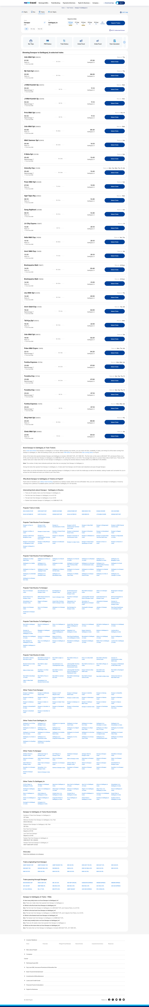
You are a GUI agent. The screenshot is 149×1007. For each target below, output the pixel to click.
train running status (87, 452)
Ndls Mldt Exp (30, 237)
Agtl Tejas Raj (29, 196)
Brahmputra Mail (31, 265)
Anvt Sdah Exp (30, 307)
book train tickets (31, 450)
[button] (102, 23)
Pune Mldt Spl (30, 182)
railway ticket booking (46, 481)
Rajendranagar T (29, 90)
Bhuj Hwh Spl (29, 418)
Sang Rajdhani (30, 210)
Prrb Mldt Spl (29, 113)
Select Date (114, 62)
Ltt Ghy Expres (30, 223)
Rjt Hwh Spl (29, 71)
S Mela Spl (28, 154)
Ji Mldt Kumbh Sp (31, 85)
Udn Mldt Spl (29, 57)
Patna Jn (26, 62)
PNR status (67, 452)
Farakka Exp (29, 376)
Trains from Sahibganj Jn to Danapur (33, 854)
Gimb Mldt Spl (30, 431)
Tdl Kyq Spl (28, 321)
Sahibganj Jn (91, 62)
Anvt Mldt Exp (30, 251)
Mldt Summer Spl (31, 140)
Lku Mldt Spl (29, 293)
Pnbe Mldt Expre (31, 348)
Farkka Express (30, 362)
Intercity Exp (29, 168)
